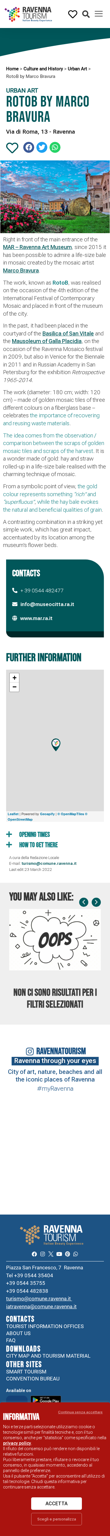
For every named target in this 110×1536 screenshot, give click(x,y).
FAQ (11, 1340)
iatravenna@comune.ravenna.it (41, 1306)
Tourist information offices (45, 1326)
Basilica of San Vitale (68, 333)
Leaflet (13, 814)
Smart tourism (26, 1372)
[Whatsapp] (76, 1254)
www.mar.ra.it (36, 618)
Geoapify (47, 814)
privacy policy (17, 1443)
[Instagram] (42, 1254)
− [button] (14, 687)
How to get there (38, 845)
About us (18, 1333)
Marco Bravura (21, 270)
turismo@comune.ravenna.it (39, 1299)
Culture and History (43, 69)
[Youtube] (59, 1254)
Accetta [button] (57, 1503)
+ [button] (14, 678)
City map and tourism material (48, 1356)
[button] (86, 14)
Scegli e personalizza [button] (56, 1519)
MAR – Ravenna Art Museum (37, 247)
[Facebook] (34, 1254)
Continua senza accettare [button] (80, 1412)
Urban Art (77, 69)
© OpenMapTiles (70, 814)
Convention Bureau (33, 1379)
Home (12, 69)
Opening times (34, 835)
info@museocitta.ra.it (47, 604)
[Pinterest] (67, 1254)
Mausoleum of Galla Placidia (47, 341)
